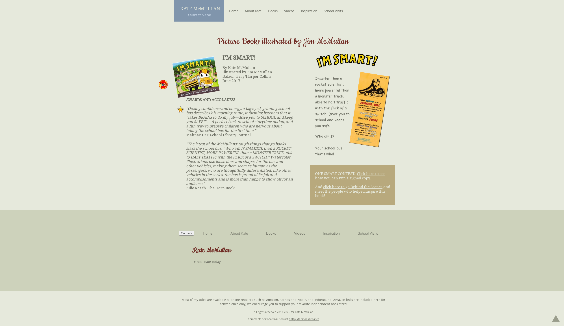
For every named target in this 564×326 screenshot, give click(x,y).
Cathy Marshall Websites (304, 319)
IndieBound (323, 300)
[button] (273, 10)
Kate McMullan (211, 250)
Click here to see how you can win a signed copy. (350, 175)
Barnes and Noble (293, 300)
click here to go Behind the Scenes (352, 187)
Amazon (272, 300)
